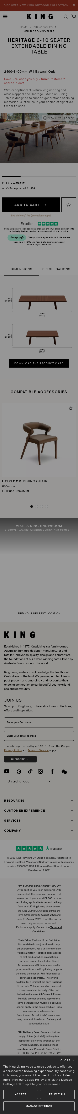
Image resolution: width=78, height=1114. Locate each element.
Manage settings (39, 1106)
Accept (20, 1094)
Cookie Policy (34, 1079)
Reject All (57, 1094)
